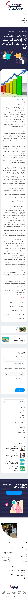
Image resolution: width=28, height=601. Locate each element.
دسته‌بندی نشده (21, 425)
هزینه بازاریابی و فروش (19, 314)
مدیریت (23, 434)
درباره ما (25, 23)
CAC (23, 302)
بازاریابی (23, 417)
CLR (17, 302)
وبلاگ (26, 14)
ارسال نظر (20, 390)
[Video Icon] (19, 529)
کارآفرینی (23, 430)
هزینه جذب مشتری (20, 318)
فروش (23, 427)
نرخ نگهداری (14, 310)
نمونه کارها (25, 16)
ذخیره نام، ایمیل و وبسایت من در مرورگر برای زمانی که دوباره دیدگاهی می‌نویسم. (14, 369)
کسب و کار (22, 432)
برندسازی (23, 420)
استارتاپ (21, 101)
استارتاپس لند (21, 306)
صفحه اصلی (24, 547)
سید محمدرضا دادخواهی (16, 99)
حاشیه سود (12, 306)
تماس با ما (25, 22)
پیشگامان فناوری (21, 422)
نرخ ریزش (22, 310)
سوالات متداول (24, 20)
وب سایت (23, 437)
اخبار (24, 410)
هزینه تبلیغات (8, 314)
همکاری (25, 18)
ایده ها (23, 415)
